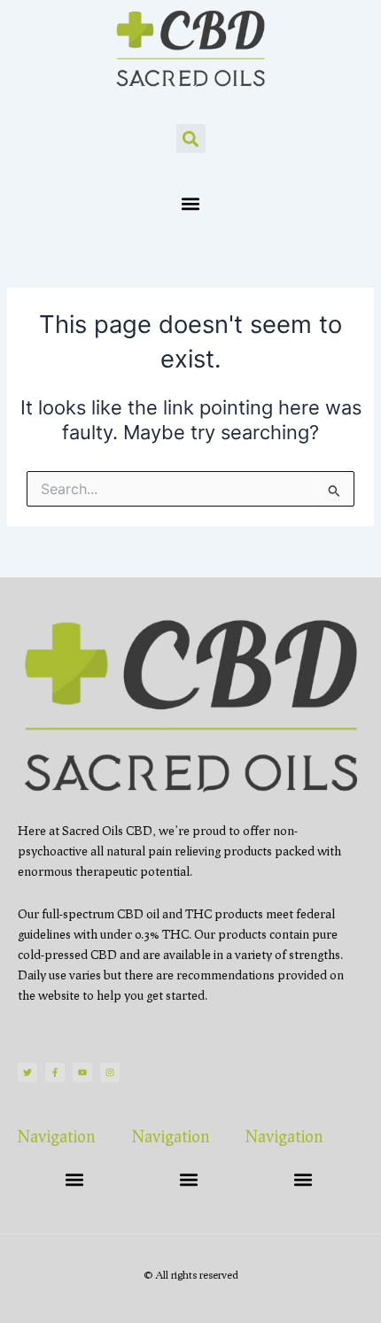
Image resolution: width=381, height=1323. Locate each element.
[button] (191, 138)
